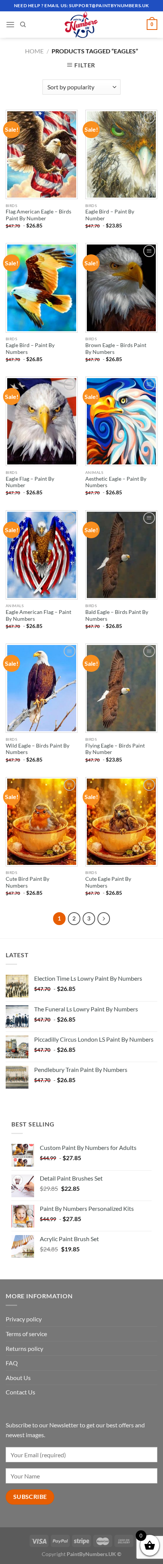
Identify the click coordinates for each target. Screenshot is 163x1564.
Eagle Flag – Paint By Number (30, 482)
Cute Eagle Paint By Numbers (108, 882)
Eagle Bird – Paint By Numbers (30, 348)
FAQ (12, 1362)
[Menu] (10, 24)
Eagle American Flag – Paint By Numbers (38, 615)
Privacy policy (24, 1319)
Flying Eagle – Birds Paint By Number (115, 749)
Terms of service (26, 1333)
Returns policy (24, 1348)
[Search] (23, 24)
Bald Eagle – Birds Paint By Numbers (116, 615)
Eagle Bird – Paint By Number (109, 215)
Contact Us (20, 1392)
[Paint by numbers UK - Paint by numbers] (81, 24)
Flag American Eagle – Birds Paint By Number (38, 215)
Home (34, 51)
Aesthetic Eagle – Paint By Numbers (115, 482)
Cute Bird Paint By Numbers (27, 882)
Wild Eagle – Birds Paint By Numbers (37, 749)
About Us (18, 1377)
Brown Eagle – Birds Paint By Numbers (115, 348)
